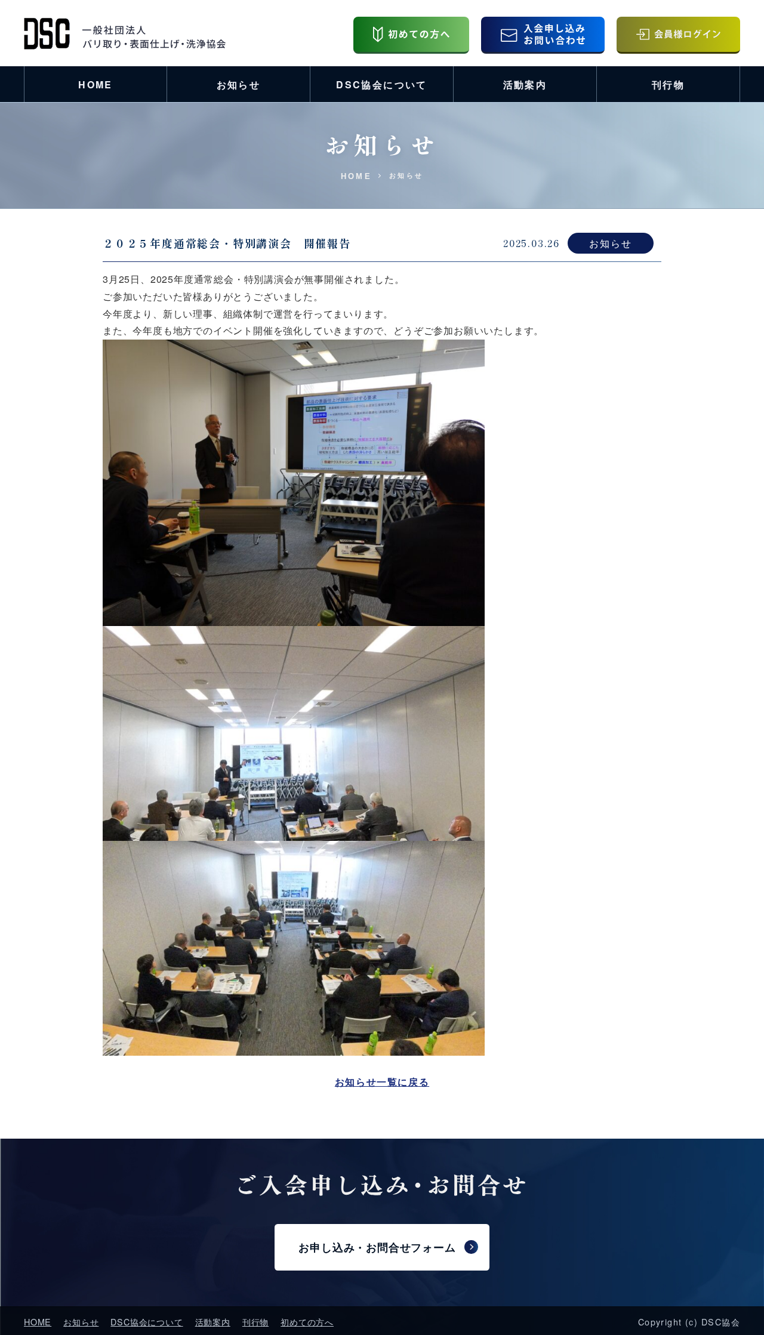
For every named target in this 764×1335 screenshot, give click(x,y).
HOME (95, 84)
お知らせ (239, 84)
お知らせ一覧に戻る (382, 1082)
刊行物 (668, 84)
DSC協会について (381, 84)
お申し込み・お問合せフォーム (376, 1247)
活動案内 (525, 84)
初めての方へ (307, 1321)
